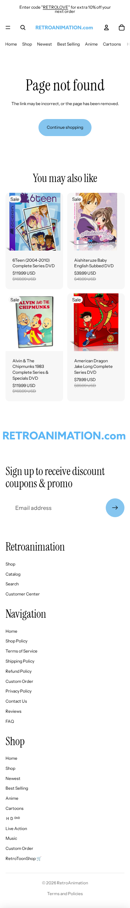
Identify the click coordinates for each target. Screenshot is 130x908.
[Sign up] (115, 507)
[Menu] (8, 27)
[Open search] (23, 27)
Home (11, 44)
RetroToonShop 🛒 (24, 858)
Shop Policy (16, 641)
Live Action (16, 828)
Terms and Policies (65, 893)
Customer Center (23, 594)
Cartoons (112, 44)
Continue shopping (65, 127)
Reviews (13, 711)
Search (12, 583)
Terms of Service (21, 651)
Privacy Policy (19, 691)
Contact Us (16, 701)
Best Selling (68, 44)
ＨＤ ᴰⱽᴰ (13, 818)
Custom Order (19, 681)
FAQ (10, 721)
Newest (44, 44)
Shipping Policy (20, 661)
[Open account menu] (106, 27)
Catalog (13, 574)
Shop (27, 44)
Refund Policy (19, 671)
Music (11, 838)
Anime (91, 44)
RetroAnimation (72, 882)
